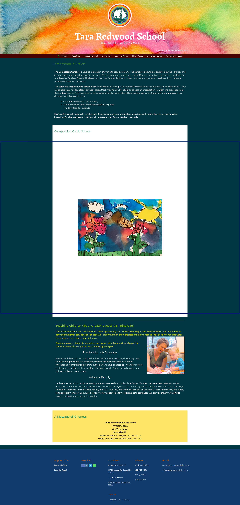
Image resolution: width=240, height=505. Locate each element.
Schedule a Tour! (91, 56)
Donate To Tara (60, 465)
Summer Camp (121, 56)
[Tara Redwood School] (120, 15)
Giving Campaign (154, 56)
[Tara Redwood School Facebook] (83, 465)
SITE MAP (112, 494)
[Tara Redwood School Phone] (94, 465)
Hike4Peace (137, 56)
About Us (76, 56)
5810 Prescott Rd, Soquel (118, 470)
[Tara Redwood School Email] (90, 465)
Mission (64, 56)
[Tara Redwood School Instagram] (86, 465)
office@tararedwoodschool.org (175, 470)
